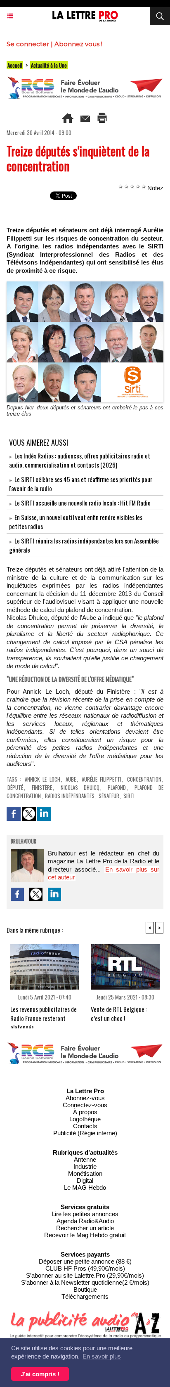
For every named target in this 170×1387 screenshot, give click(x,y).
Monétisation (85, 1173)
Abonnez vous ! (78, 44)
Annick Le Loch (42, 779)
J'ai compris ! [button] (40, 1374)
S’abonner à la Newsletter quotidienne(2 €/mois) (85, 1282)
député (15, 787)
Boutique (85, 1289)
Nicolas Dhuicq (80, 787)
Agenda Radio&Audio (85, 1220)
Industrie (85, 1166)
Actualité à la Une (49, 65)
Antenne (85, 1159)
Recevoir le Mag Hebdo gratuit (85, 1234)
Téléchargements (85, 1296)
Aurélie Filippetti (102, 779)
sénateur (109, 796)
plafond (117, 787)
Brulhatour (23, 842)
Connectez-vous (85, 1104)
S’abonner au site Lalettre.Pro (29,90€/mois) (85, 1275)
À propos (85, 1111)
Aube (71, 779)
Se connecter (28, 44)
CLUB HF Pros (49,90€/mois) (85, 1268)
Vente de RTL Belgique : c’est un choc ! (119, 1013)
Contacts (85, 1125)
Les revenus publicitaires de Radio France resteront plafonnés (43, 1014)
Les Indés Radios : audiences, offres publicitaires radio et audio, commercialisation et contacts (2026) (79, 460)
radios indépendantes (69, 796)
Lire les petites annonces (85, 1213)
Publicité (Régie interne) (85, 1133)
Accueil (14, 65)
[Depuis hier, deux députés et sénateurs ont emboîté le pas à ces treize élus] (85, 284)
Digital (85, 1180)
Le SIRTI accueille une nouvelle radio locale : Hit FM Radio (82, 502)
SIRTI (129, 796)
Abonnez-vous (85, 1097)
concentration (144, 779)
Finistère (42, 787)
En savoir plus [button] (102, 1356)
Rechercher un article (85, 1227)
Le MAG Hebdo (85, 1187)
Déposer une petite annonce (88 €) (85, 1261)
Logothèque (85, 1118)
